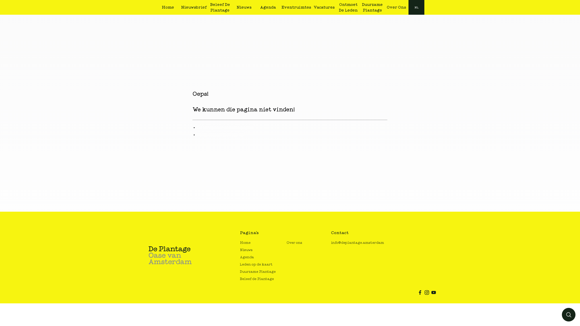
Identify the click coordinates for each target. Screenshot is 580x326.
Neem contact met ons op (220, 135)
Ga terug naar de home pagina (225, 127)
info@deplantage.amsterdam (357, 242)
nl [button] (416, 7)
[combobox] (416, 7)
